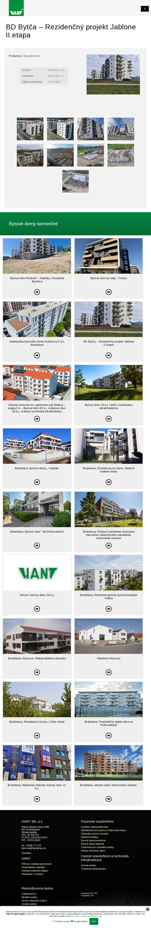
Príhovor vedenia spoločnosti (36, 864)
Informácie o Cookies (32, 874)
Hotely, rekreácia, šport (93, 850)
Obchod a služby (89, 837)
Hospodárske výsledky (33, 867)
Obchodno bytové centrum (94, 833)
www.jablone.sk (31, 56)
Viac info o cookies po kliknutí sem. (86, 916)
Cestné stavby (88, 865)
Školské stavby (29, 897)
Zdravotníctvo (29, 894)
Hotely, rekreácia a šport (34, 900)
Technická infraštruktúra (93, 869)
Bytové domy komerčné (93, 840)
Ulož (94, 921)
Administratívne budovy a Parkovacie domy (103, 830)
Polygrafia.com (87, 895)
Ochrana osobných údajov (35, 870)
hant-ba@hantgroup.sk (34, 848)
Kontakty (26, 853)
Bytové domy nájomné (92, 844)
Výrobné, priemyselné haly (94, 827)
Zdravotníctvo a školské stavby (97, 847)
